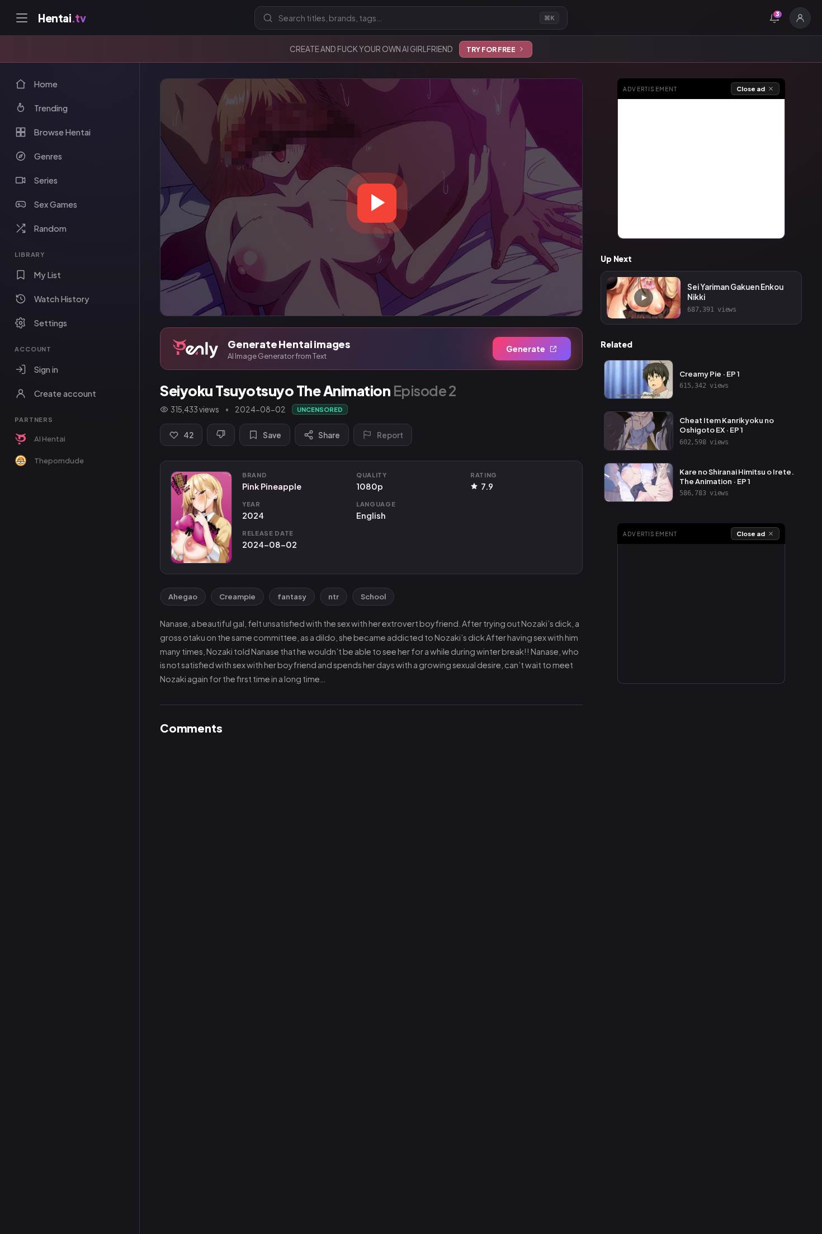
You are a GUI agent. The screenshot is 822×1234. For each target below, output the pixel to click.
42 (188, 435)
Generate (525, 349)
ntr (333, 596)
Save (272, 435)
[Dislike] (221, 435)
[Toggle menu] (21, 18)
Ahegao (182, 596)
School (373, 596)
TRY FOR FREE (491, 49)
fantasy (291, 596)
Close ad (750, 88)
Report (390, 435)
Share (329, 435)
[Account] (800, 18)
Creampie (237, 596)
